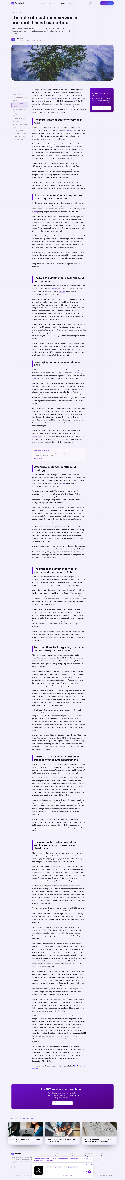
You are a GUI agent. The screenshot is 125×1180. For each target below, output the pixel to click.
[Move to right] (87, 1164)
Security (103, 1161)
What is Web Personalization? (71, 1167)
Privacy (103, 1164)
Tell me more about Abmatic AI (54, 1167)
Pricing (71, 3)
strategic (74, 98)
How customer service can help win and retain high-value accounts (19, 99)
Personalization (59, 1156)
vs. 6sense (73, 1156)
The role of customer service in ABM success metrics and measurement (19, 132)
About (102, 1156)
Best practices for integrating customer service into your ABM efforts (19, 126)
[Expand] (89, 1164)
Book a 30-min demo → (62, 1103)
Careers (103, 1159)
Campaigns (52, 3)
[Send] (89, 1171)
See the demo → (39, 458)
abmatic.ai (71, 1175)
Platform (42, 3)
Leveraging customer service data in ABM (19, 110)
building (45, 163)
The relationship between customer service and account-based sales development (19, 139)
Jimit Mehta (20, 38)
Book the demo (101, 108)
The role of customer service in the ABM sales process (18, 105)
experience (56, 169)
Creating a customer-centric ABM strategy (19, 114)
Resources (62, 3)
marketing (38, 101)
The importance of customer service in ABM (19, 93)
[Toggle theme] (90, 3)
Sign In (96, 3)
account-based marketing (48, 98)
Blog (12, 12)
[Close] (90, 1159)
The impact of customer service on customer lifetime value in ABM (19, 120)
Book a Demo (107, 3)
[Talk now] (86, 1171)
